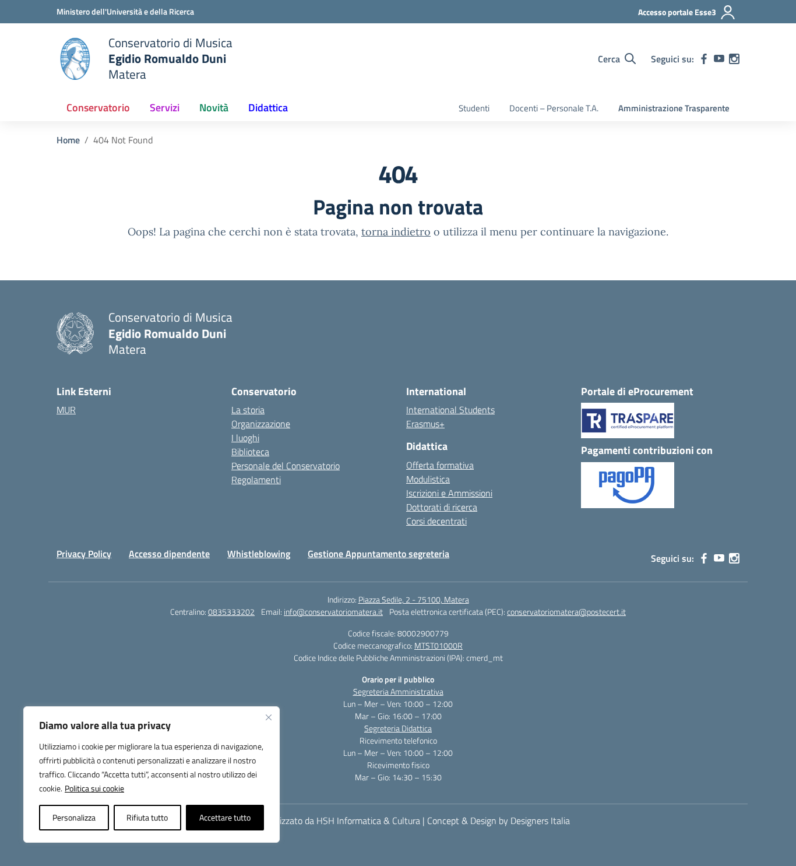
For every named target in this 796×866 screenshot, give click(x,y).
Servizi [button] (164, 107)
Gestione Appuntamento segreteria (378, 554)
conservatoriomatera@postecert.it (566, 612)
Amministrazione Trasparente (674, 108)
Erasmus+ (425, 424)
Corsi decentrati (436, 521)
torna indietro (396, 231)
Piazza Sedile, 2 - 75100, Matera (413, 599)
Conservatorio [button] (98, 107)
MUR (66, 410)
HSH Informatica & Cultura (368, 821)
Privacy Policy (84, 554)
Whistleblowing (258, 554)
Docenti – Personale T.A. (553, 108)
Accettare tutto (225, 817)
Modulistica (428, 479)
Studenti (474, 108)
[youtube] (719, 59)
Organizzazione (260, 424)
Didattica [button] (268, 107)
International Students (450, 410)
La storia (248, 410)
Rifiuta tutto (147, 817)
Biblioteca (250, 452)
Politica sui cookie (94, 788)
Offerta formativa (440, 465)
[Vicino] (269, 717)
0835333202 (231, 612)
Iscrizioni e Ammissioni (449, 493)
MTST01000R (438, 645)
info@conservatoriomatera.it (333, 612)
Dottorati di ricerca (441, 507)
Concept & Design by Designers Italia (498, 821)
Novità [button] (213, 107)
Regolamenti (256, 480)
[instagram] (734, 59)
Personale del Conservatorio (285, 466)
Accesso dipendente (169, 554)
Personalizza (74, 817)
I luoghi (245, 438)
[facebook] (704, 59)
